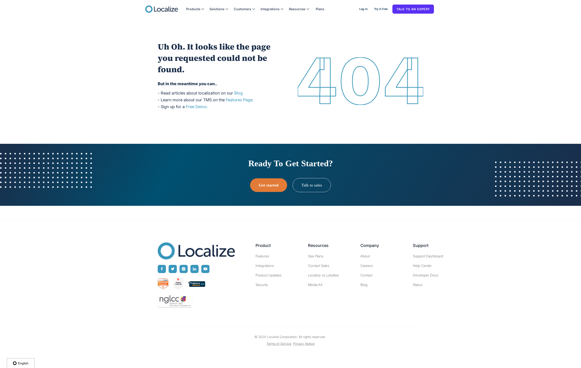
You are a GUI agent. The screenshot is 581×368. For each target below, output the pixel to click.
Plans (320, 9)
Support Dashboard (428, 256)
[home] (161, 9)
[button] (195, 9)
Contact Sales (318, 266)
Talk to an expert (413, 9)
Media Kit (315, 285)
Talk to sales (311, 185)
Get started (268, 185)
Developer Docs (425, 275)
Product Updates (269, 275)
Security (262, 285)
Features (262, 256)
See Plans (315, 256)
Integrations (265, 266)
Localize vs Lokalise (323, 275)
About (365, 256)
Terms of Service (278, 344)
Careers (366, 266)
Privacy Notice (304, 344)
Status (417, 285)
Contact (366, 275)
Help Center (422, 266)
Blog (363, 285)
